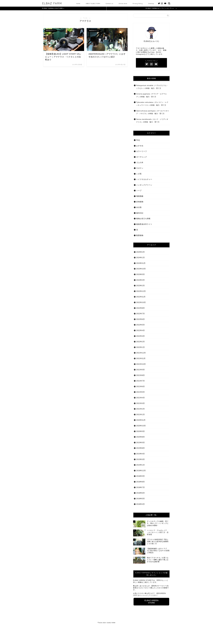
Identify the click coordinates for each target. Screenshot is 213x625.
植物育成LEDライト (144, 224)
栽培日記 (139, 213)
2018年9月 (140, 476)
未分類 (139, 207)
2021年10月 (141, 364)
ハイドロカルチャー (144, 179)
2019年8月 (140, 448)
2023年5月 (140, 274)
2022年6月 (140, 319)
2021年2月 (140, 409)
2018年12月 (141, 470)
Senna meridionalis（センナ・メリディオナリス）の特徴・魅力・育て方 (152, 120)
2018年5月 (140, 498)
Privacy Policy (138, 3)
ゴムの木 (139, 162)
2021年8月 (140, 375)
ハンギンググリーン (144, 185)
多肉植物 (139, 202)
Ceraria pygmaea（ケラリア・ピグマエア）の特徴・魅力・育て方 (151, 95)
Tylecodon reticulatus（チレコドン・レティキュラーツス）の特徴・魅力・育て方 (152, 103)
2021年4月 (140, 398)
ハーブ (139, 190)
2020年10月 (141, 426)
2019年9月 (140, 442)
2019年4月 (140, 454)
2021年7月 (140, 381)
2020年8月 (140, 437)
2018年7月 (140, 487)
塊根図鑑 (139, 196)
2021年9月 (140, 370)
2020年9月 (140, 431)
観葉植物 (139, 235)
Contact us (109, 3)
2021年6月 (140, 386)
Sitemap (151, 3)
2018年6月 (140, 493)
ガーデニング (141, 157)
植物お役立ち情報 (143, 218)
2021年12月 (141, 353)
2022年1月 (140, 347)
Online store (123, 3)
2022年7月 (140, 313)
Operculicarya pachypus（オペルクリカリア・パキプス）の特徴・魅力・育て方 (152, 112)
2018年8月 (140, 482)
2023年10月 (141, 269)
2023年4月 (140, 280)
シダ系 (139, 174)
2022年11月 (141, 297)
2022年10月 (141, 302)
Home (78, 3)
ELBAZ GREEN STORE (151, 601)
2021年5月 (140, 392)
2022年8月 (140, 308)
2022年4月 (140, 330)
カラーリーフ (141, 151)
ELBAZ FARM (52, 3)
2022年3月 (140, 336)
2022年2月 (140, 342)
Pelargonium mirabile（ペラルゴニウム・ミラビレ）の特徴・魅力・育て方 (152, 87)
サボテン (139, 168)
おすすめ (139, 146)
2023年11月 (141, 263)
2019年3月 (140, 459)
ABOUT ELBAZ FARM (93, 3)
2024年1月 (140, 257)
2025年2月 (140, 252)
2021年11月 (141, 358)
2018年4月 (140, 504)
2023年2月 (140, 285)
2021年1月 (140, 414)
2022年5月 (140, 325)
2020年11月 (141, 420)
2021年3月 (140, 403)
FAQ (138, 140)
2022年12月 (141, 291)
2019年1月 (140, 465)
